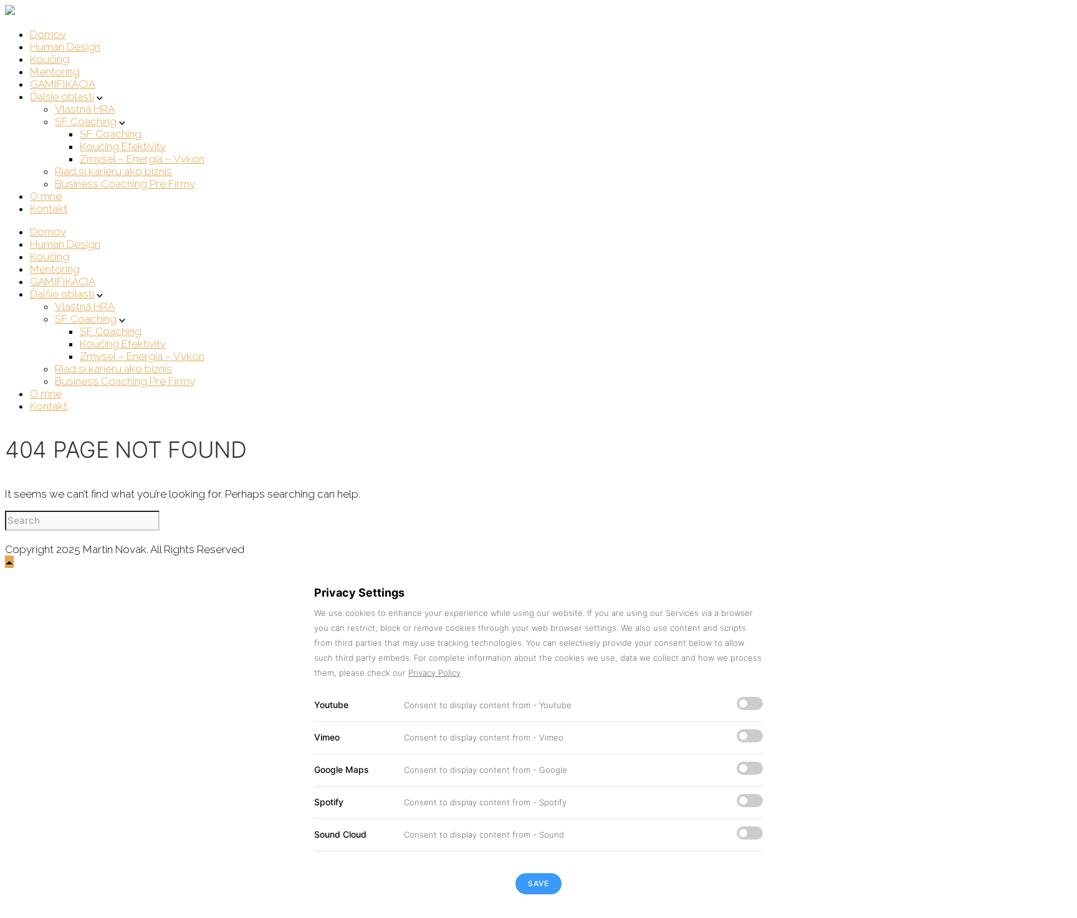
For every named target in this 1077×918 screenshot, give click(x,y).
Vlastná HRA (85, 109)
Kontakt (48, 208)
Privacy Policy (434, 673)
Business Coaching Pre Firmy (125, 183)
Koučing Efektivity (123, 146)
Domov (48, 34)
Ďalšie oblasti (62, 96)
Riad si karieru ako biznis (113, 171)
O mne (46, 196)
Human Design (65, 46)
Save (538, 883)
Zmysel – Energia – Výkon (142, 159)
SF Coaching (86, 121)
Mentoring (55, 71)
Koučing (49, 59)
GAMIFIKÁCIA (62, 84)
